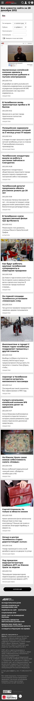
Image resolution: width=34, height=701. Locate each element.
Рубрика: (5, 27)
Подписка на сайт (9, 610)
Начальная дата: (7, 31)
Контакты (22, 610)
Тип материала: (6, 23)
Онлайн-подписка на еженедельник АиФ (10, 606)
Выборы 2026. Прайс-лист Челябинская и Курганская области (16, 625)
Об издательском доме (11, 603)
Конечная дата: (6, 35)
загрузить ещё (17, 589)
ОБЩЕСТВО (6, 96)
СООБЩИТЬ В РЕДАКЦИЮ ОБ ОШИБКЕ (16, 629)
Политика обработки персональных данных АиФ (13, 620)
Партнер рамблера (17, 691)
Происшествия (8, 149)
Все (3, 16)
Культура (6, 235)
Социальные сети (9, 613)
